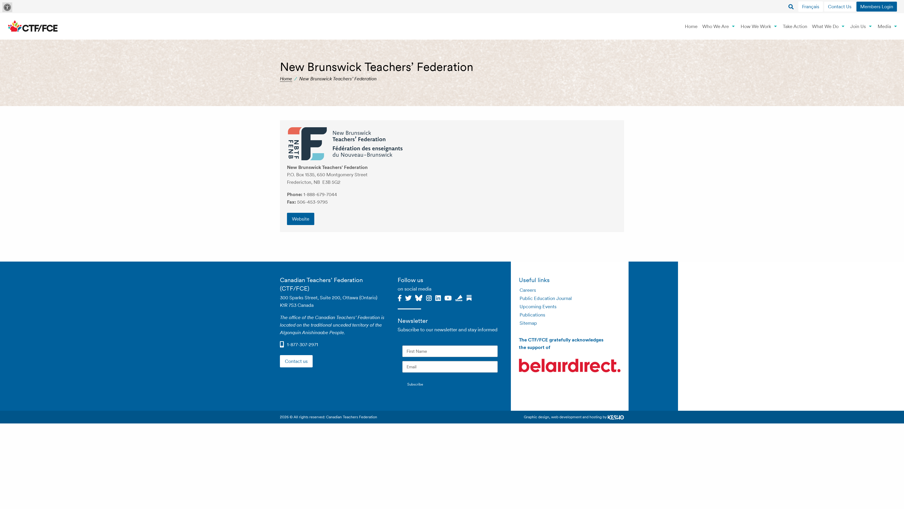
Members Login (876, 6)
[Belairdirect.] (570, 366)
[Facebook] (400, 297)
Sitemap (528, 323)
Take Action (795, 26)
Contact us (296, 361)
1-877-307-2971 (302, 344)
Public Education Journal (546, 298)
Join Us (858, 26)
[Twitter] (408, 297)
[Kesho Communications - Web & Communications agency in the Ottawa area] (616, 417)
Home (691, 26)
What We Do (825, 26)
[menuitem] (811, 6)
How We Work (756, 26)
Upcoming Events (538, 306)
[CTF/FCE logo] (33, 26)
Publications (532, 314)
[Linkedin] (438, 297)
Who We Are (715, 26)
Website (300, 219)
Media (884, 26)
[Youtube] (448, 297)
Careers (528, 290)
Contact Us (840, 6)
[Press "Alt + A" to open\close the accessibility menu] (7, 7)
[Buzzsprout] (459, 297)
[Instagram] (429, 297)
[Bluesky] (418, 297)
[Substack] (469, 297)
